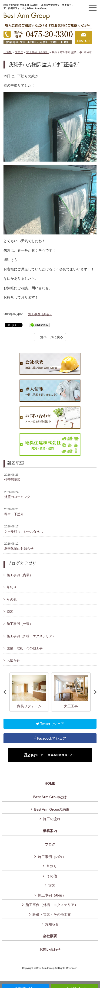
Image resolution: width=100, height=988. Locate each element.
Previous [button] (4, 692)
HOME (7, 52)
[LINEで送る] (39, 325)
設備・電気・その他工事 (25, 648)
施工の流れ (51, 819)
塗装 (10, 611)
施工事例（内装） (20, 575)
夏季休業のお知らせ (18, 546)
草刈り (12, 587)
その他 (12, 599)
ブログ (19, 52)
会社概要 (50, 936)
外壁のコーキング (17, 495)
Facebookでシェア (51, 738)
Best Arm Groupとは (50, 797)
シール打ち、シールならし (23, 529)
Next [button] (95, 692)
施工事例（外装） (37, 52)
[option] (29, 692)
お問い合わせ (50, 949)
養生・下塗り (14, 512)
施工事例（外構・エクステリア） (31, 636)
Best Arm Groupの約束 (51, 809)
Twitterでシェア (51, 724)
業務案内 (50, 831)
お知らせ (13, 660)
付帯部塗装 (12, 477)
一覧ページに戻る (50, 337)
